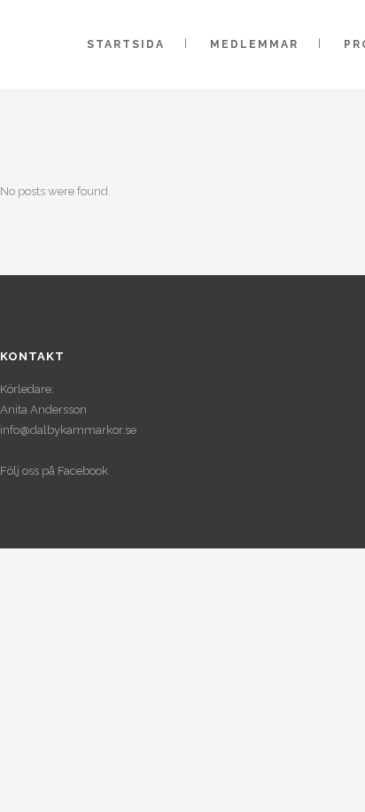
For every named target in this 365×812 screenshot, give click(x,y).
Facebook (83, 470)
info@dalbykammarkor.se (68, 430)
